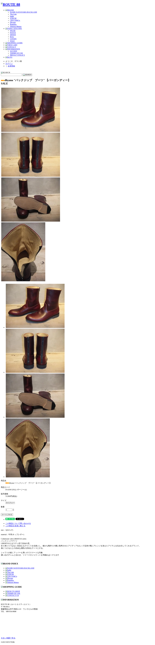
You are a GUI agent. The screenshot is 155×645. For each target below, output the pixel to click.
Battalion (13, 24)
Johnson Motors (15, 26)
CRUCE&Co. (15, 20)
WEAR (12, 31)
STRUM (13, 18)
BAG (12, 37)
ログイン (9, 64)
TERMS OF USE (16, 53)
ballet (12, 16)
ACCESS (13, 51)
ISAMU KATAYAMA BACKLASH (23, 12)
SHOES (13, 35)
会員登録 (11, 66)
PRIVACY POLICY (17, 55)
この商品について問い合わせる (18, 523)
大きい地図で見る (8, 638)
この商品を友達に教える (15, 526)
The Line (13, 14)
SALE (12, 41)
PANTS (13, 33)
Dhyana (13, 22)
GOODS (13, 39)
